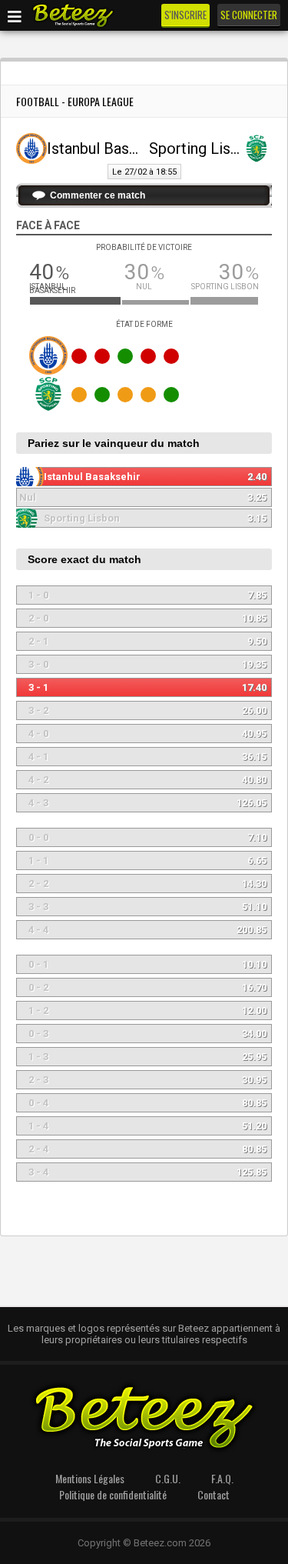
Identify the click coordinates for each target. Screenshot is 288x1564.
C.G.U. (167, 1478)
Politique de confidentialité (113, 1494)
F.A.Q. (222, 1478)
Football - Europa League (75, 101)
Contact (213, 1494)
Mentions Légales (89, 1478)
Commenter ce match (97, 195)
